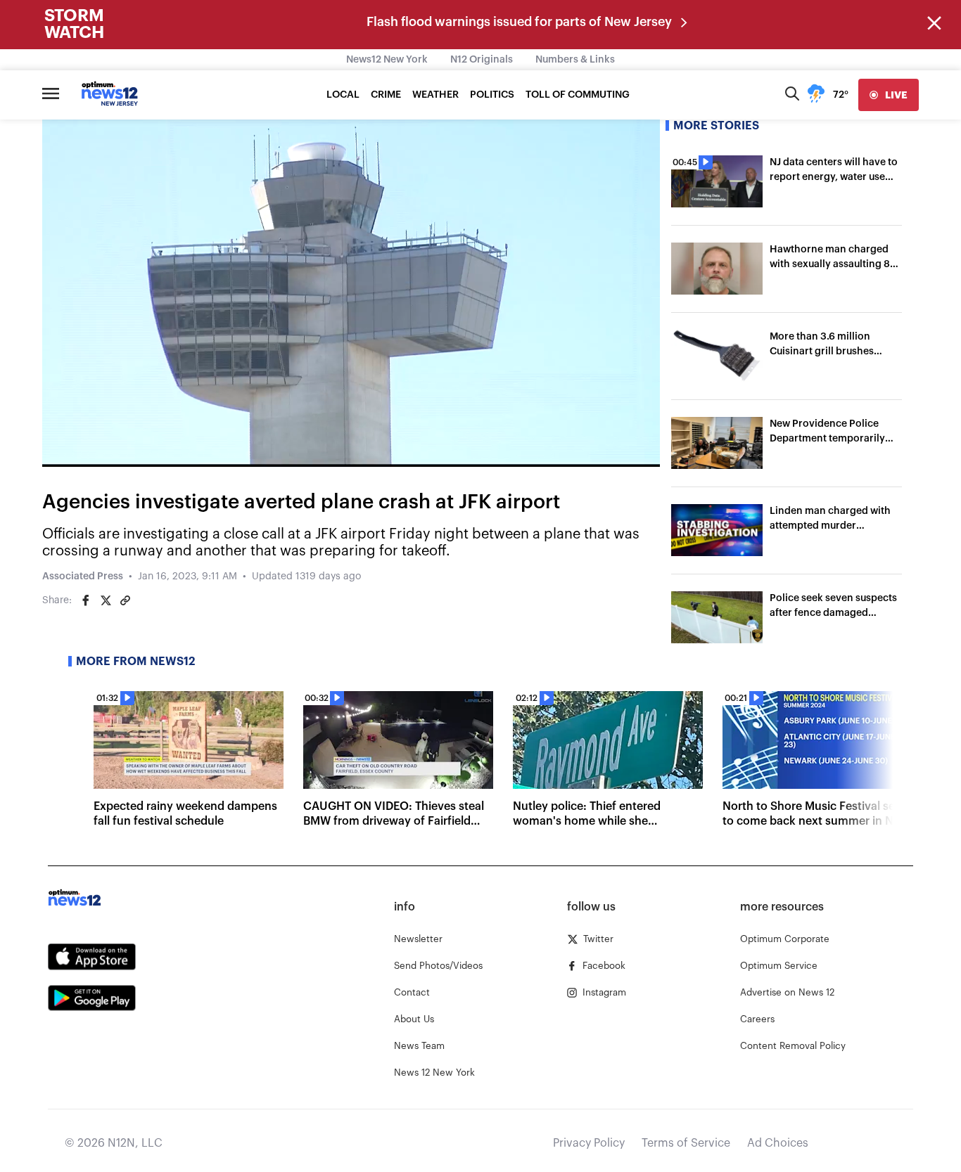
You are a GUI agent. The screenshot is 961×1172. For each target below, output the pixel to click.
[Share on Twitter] (105, 600)
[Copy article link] (125, 600)
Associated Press (82, 576)
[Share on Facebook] (85, 600)
